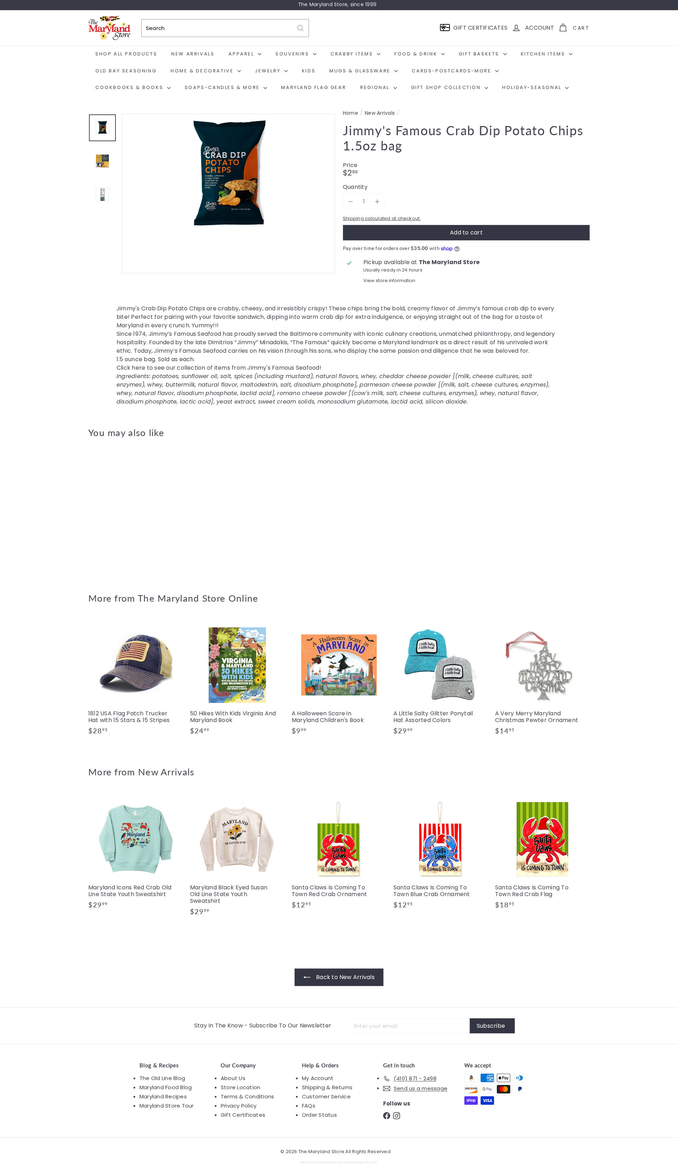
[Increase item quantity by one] (377, 201)
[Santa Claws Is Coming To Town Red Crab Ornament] (339, 854)
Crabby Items (353, 53)
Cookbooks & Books (130, 87)
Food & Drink (416, 53)
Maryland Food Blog (165, 1087)
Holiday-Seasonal (532, 87)
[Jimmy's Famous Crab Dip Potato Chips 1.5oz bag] (127, 510)
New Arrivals (192, 53)
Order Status (319, 1115)
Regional (375, 87)
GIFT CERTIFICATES (480, 28)
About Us (233, 1078)
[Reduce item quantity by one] (350, 201)
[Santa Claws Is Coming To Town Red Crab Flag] (542, 854)
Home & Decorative (203, 70)
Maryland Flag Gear (313, 87)
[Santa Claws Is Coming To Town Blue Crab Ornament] (440, 854)
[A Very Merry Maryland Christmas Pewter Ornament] (542, 680)
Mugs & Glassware (360, 70)
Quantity (355, 187)
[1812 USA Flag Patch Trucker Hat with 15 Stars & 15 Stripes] (135, 680)
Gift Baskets (480, 53)
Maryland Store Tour (166, 1105)
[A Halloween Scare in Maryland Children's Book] (339, 680)
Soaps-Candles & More (223, 87)
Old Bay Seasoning (125, 70)
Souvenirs (293, 53)
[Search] (300, 28)
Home (350, 113)
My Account (317, 1078)
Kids (308, 70)
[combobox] (225, 28)
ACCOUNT (539, 27)
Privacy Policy (238, 1105)
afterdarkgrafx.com (360, 1162)
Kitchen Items (544, 53)
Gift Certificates (243, 1115)
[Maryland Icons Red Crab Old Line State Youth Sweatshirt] (135, 854)
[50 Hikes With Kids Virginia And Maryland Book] (237, 680)
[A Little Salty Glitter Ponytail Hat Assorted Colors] (440, 680)
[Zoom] (228, 220)
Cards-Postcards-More (452, 70)
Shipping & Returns (327, 1087)
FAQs (308, 1105)
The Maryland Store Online (198, 598)
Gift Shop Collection (447, 87)
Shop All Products (126, 53)
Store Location (240, 1087)
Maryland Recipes (163, 1096)
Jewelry (268, 70)
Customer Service (326, 1096)
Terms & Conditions (247, 1096)
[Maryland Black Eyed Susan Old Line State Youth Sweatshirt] (237, 857)
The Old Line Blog (162, 1078)
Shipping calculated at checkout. (382, 218)
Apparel (242, 53)
